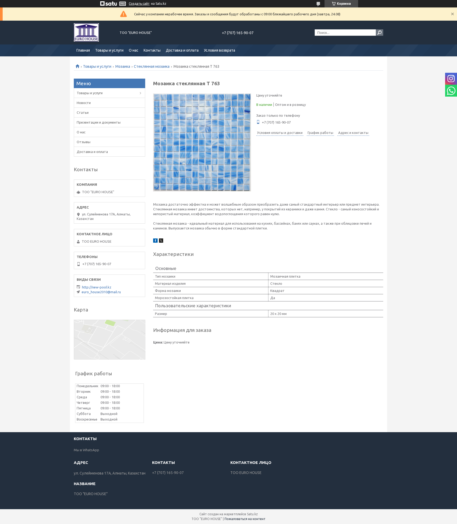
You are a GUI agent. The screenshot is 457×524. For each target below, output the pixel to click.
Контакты (152, 50)
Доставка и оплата (182, 50)
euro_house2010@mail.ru (101, 292)
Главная (83, 50)
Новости (84, 103)
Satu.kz (252, 514)
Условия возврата (219, 50)
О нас (133, 50)
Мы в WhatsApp (86, 450)
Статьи (83, 112)
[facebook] (155, 241)
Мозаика (122, 66)
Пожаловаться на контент (245, 519)
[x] (161, 241)
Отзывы (83, 142)
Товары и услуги (109, 50)
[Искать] (379, 32)
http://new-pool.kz (96, 287)
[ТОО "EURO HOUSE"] (93, 32)
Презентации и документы (99, 122)
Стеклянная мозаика (152, 66)
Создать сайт (139, 3)
